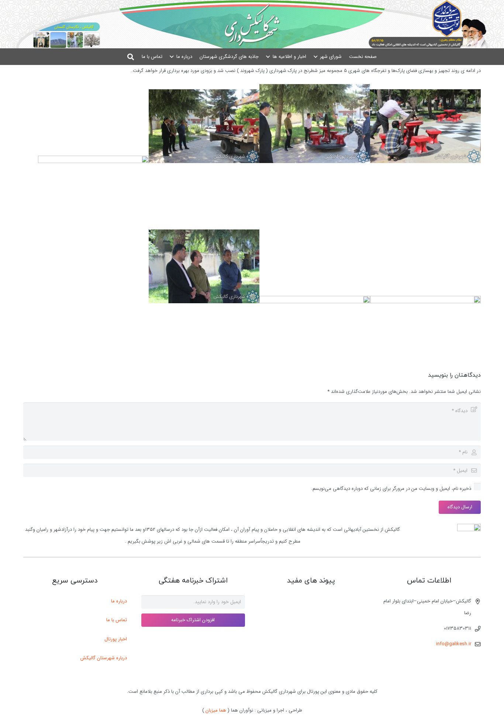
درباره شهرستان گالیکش (103, 658)
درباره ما (119, 601)
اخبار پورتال (115, 639)
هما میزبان (216, 710)
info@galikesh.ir (453, 644)
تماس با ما (116, 620)
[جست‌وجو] (131, 56)
